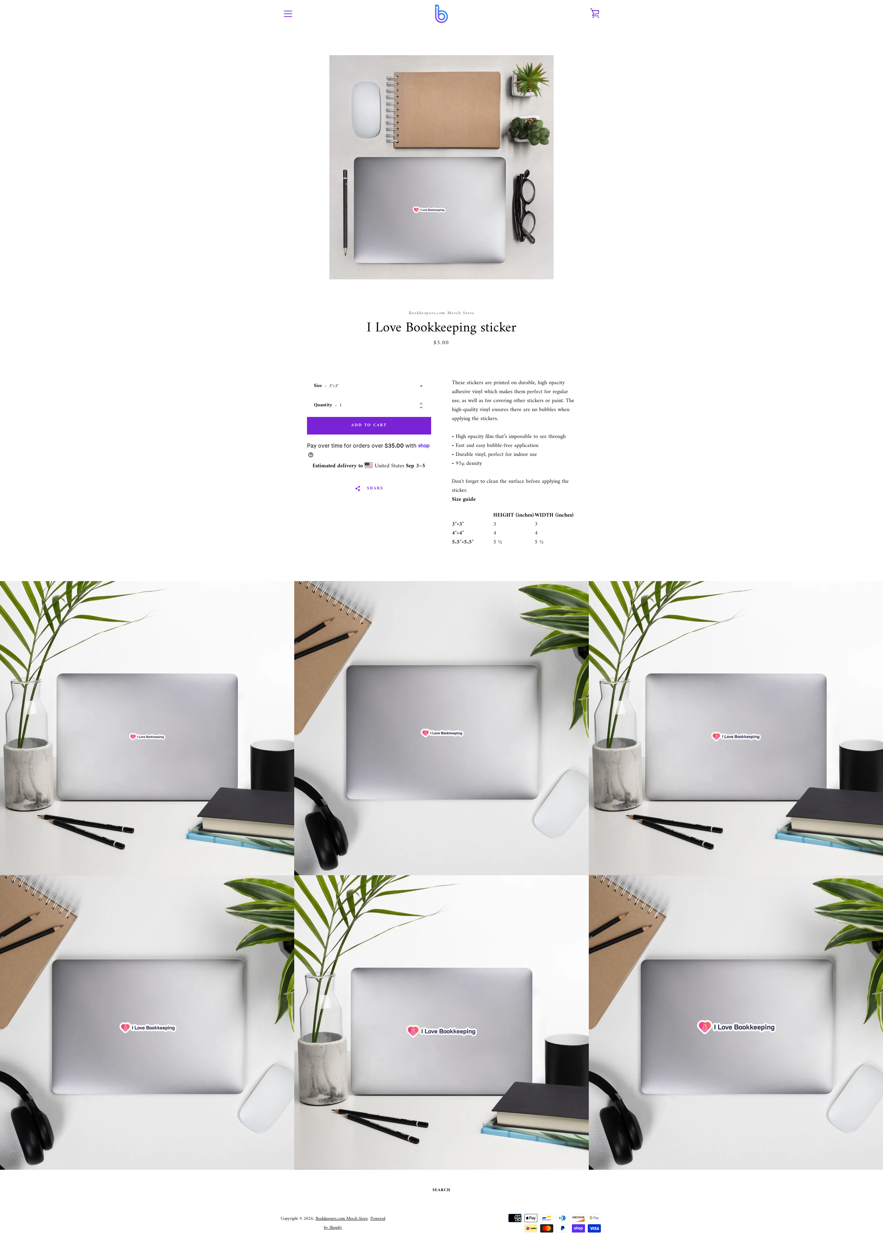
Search (441, 1190)
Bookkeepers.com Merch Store (342, 1219)
